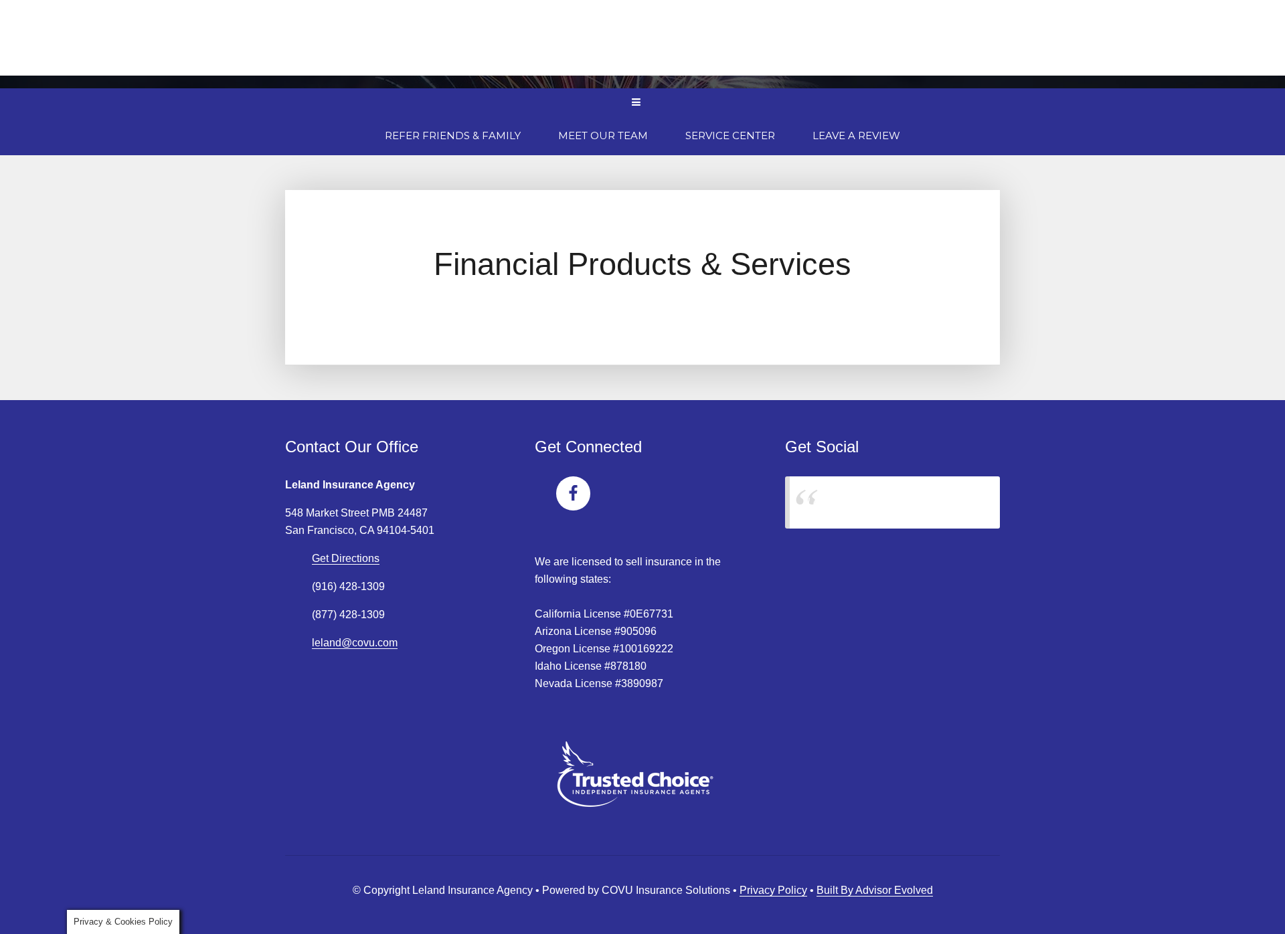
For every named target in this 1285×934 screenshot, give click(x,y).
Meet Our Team (603, 135)
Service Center (730, 135)
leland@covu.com (355, 642)
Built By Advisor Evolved (875, 890)
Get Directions (345, 558)
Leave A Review (856, 135)
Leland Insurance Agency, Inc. (878, 502)
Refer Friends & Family (453, 135)
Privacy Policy (773, 890)
